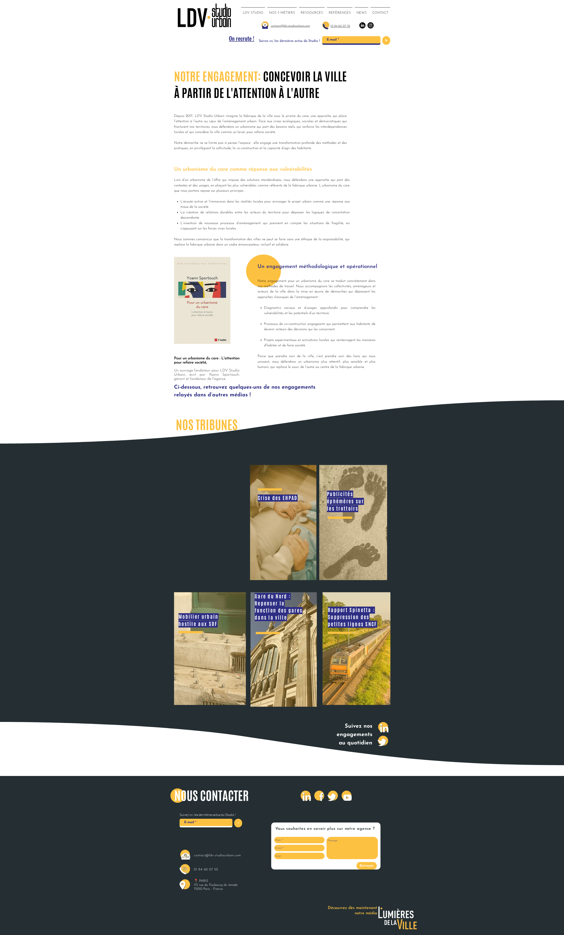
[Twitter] (383, 740)
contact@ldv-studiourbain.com (217, 855)
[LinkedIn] (383, 727)
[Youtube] (346, 795)
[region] (210, 648)
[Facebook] (319, 795)
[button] (282, 11)
